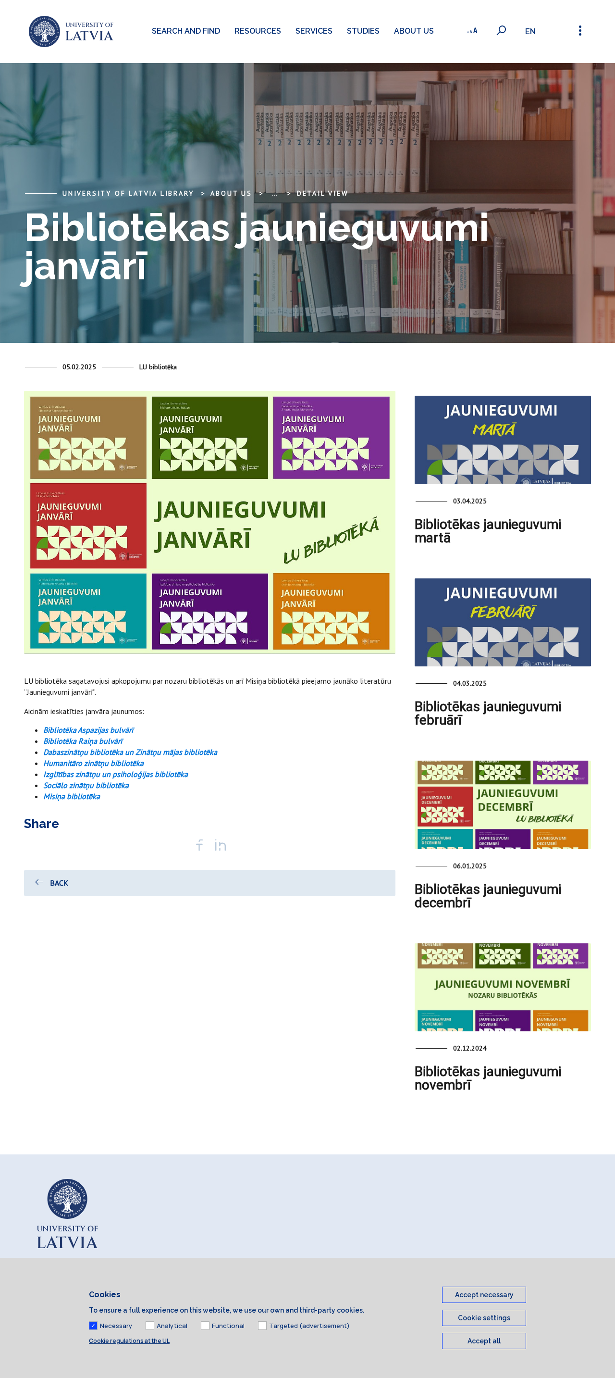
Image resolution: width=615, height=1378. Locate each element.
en (530, 31)
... (274, 193)
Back (59, 883)
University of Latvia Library (128, 193)
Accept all (484, 1341)
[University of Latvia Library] (71, 31)
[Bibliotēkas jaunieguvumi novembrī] (503, 987)
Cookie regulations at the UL (129, 1341)
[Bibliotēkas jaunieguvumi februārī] (503, 622)
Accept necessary (484, 1295)
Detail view (323, 193)
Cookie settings (484, 1318)
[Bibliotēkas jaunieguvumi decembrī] (503, 805)
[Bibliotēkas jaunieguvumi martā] (503, 440)
